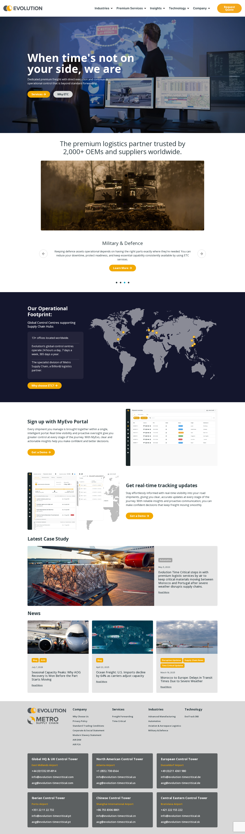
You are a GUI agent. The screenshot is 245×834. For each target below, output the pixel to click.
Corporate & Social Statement (88, 730)
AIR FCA (77, 744)
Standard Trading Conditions (88, 725)
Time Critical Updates (172, 665)
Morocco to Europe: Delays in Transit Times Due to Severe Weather (186, 679)
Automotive (165, 560)
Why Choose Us (80, 716)
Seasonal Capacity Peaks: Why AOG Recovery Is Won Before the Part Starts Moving (56, 675)
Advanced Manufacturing (162, 716)
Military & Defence (122, 243)
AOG (43, 660)
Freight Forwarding (122, 716)
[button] (104, 8)
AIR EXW (77, 739)
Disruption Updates (171, 660)
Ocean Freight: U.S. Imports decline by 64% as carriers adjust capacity (121, 674)
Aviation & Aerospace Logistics (164, 725)
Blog (35, 660)
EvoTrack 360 (191, 716)
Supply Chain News (193, 660)
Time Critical (119, 721)
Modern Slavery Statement (87, 735)
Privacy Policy (80, 721)
